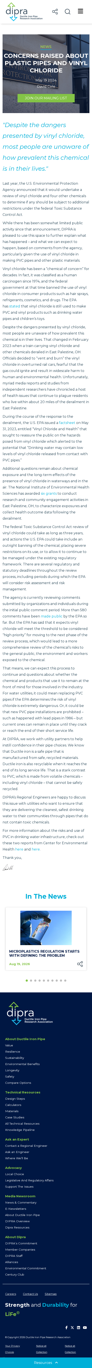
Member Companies (20, 1249)
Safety (9, 1076)
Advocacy (13, 1168)
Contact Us (30, 1294)
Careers (10, 1294)
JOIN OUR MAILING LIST (46, 98)
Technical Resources (22, 1092)
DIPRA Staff (13, 1255)
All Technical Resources (22, 1123)
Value (9, 1045)
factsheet (67, 423)
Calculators (13, 1105)
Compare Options (18, 1082)
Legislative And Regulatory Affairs (29, 1180)
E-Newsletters (15, 1208)
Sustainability (14, 1057)
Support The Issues (19, 1186)
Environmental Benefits (22, 1064)
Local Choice (14, 1174)
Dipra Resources (17, 1227)
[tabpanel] (46, 938)
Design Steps (15, 1098)
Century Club (14, 1274)
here (19, 849)
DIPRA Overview (17, 1221)
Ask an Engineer (17, 1152)
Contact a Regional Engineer (26, 1145)
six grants (49, 493)
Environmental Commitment (25, 1268)
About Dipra (15, 1237)
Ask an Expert (17, 1139)
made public (51, 616)
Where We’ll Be (16, 1158)
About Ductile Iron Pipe (25, 1039)
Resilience (12, 1051)
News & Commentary (20, 1202)
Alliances (11, 1262)
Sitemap (51, 1294)
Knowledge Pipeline (20, 1130)
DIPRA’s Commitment (21, 1243)
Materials (11, 1111)
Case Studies (14, 1117)
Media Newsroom (20, 1196)
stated (14, 306)
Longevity (12, 1070)
